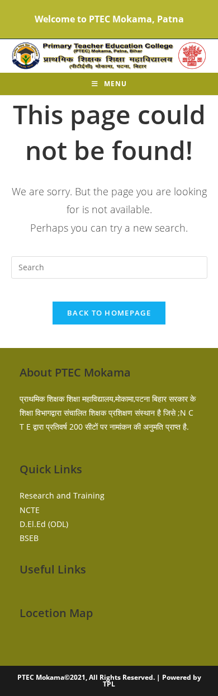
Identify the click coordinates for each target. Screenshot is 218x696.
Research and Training (62, 495)
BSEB (29, 538)
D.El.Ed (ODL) (44, 524)
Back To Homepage (109, 313)
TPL (109, 684)
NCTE (30, 510)
